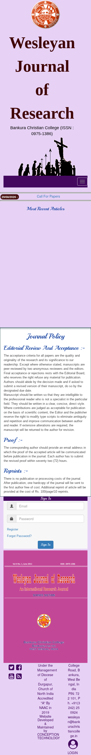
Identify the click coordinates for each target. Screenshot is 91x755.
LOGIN (73, 752)
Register (12, 529)
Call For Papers (44, 196)
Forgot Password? (19, 536)
